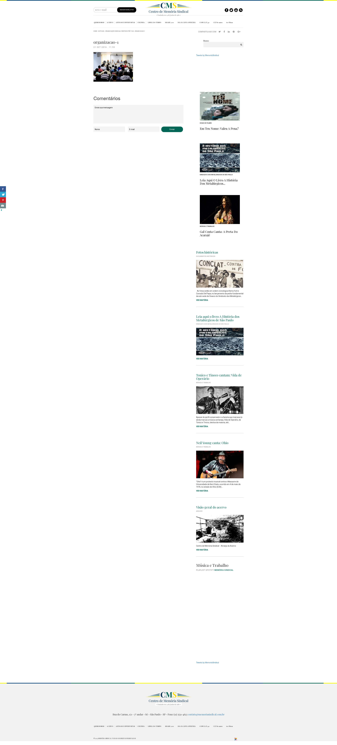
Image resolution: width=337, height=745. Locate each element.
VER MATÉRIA (202, 300)
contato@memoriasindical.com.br (206, 714)
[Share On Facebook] (3, 189)
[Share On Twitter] (3, 194)
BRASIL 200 (169, 22)
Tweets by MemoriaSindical (207, 55)
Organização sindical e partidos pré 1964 (119, 31)
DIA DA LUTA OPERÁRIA (187, 22)
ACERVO (110, 22)
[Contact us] (3, 205)
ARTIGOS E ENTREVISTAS (125, 22)
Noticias (101, 31)
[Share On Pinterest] (3, 200)
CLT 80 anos (217, 22)
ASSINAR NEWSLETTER (127, 10)
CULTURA (141, 22)
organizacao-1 (140, 31)
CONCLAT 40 (204, 22)
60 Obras (229, 22)
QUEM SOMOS (99, 22)
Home (95, 31)
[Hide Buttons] (1, 209)
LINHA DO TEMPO (154, 22)
